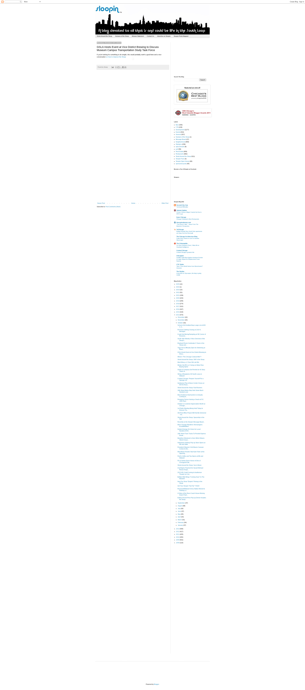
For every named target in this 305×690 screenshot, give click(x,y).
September (181, 503)
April (179, 517)
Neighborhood (180, 142)
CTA (177, 127)
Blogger (156, 684)
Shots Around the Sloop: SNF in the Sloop (191, 359)
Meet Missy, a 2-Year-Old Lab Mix (188, 362)
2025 (178, 284)
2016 (178, 309)
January (180, 525)
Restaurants (180, 154)
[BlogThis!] (118, 67)
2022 (178, 292)
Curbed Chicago (181, 250)
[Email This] (116, 67)
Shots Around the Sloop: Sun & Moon (189, 465)
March (180, 520)
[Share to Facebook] (123, 67)
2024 (178, 287)
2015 (178, 312)
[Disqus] (133, 107)
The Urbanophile (182, 243)
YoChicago (180, 229)
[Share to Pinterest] (125, 67)
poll (177, 149)
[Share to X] (121, 67)
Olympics (179, 144)
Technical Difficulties (182, 207)
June (179, 511)
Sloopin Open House (182, 161)
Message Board (181, 139)
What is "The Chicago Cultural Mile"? (189, 357)
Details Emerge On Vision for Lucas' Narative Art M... (189, 430)
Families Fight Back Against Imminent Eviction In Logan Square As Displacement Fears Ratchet (189, 259)
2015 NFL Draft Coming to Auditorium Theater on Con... (190, 473)
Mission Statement (138, 36)
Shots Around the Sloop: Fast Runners (190, 387)
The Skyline (180, 271)
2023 (178, 290)
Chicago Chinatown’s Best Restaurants (187, 219)
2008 (178, 543)
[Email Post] (112, 67)
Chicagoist (180, 256)
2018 (178, 303)
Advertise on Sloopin (164, 36)
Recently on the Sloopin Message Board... (191, 422)
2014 (178, 315)
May (179, 514)
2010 (178, 537)
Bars (177, 125)
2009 (178, 540)
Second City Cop (182, 205)
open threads (180, 146)
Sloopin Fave (180, 159)
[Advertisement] (192, 57)
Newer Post (101, 203)
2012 (178, 531)
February (181, 522)
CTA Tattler (180, 264)
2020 (178, 298)
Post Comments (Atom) (113, 207)
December (181, 317)
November (181, 320)
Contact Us (150, 36)
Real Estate (179, 151)
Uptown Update (181, 210)
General (178, 134)
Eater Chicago (181, 217)
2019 (178, 301)
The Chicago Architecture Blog (186, 236)
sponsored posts (181, 164)
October (180, 323)
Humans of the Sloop (122, 36)
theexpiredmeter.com (183, 222)
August (180, 506)
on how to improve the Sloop (116, 57)
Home (133, 203)
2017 (178, 306)
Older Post (165, 203)
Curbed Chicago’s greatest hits (185, 252)
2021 (178, 295)
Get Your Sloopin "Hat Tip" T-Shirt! (188, 486)
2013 (178, 529)
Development (180, 130)
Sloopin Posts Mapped (181, 36)
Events (178, 132)
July (179, 508)
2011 (178, 534)
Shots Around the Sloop (104, 36)
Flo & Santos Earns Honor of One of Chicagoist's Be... (189, 461)
